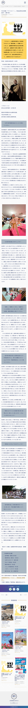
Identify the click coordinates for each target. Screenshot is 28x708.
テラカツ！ (10, 14)
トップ (2, 6)
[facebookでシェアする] (14, 589)
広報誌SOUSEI (4, 624)
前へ (7, 595)
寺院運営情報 (4, 14)
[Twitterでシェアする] (17, 589)
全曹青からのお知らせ (19, 683)
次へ (21, 595)
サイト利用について (14, 702)
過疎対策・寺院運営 (5, 626)
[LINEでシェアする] (10, 589)
